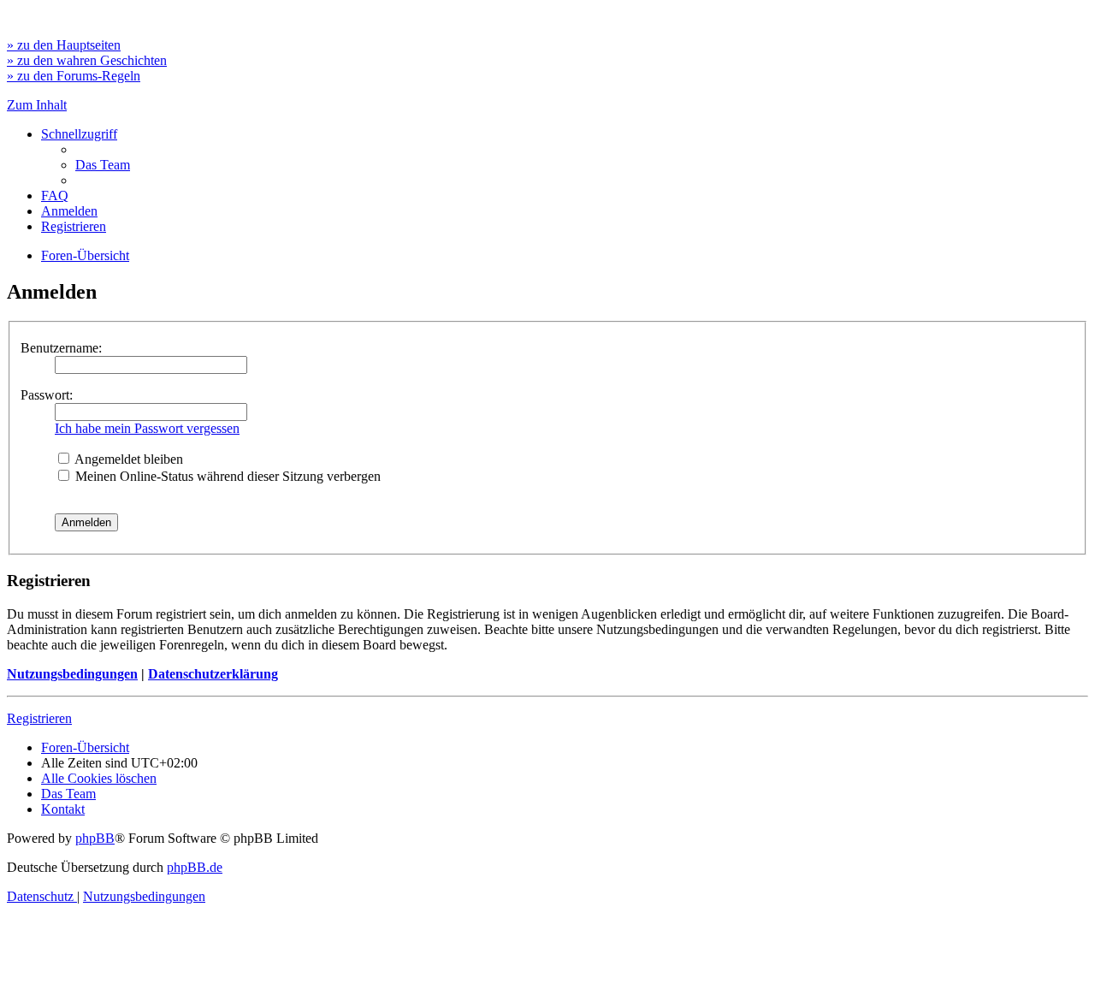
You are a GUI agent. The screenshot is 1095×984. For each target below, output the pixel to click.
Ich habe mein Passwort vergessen (147, 428)
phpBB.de (194, 867)
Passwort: (47, 395)
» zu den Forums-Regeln (73, 75)
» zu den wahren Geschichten (87, 60)
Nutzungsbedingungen (72, 674)
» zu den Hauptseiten (64, 45)
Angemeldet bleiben (127, 459)
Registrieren (39, 718)
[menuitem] (102, 164)
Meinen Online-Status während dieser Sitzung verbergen (226, 476)
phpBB (95, 838)
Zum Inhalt (37, 105)
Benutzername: (61, 348)
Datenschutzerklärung (213, 674)
